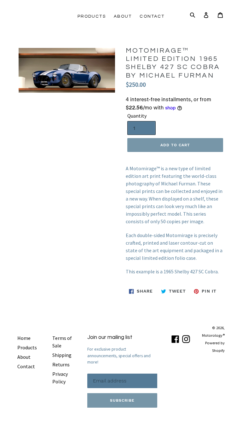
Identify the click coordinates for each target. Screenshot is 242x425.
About (123, 16)
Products (92, 16)
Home (24, 338)
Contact (152, 16)
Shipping (62, 355)
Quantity (137, 116)
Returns (61, 364)
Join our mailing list (109, 337)
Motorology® (213, 335)
